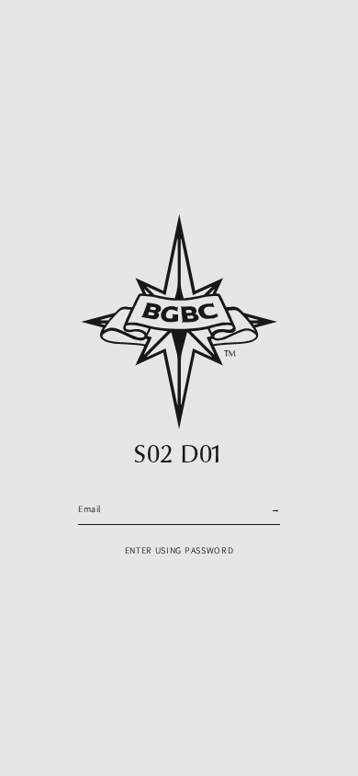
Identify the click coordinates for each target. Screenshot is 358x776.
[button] (179, 552)
